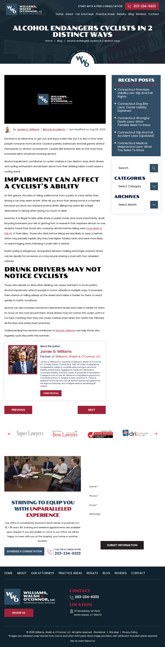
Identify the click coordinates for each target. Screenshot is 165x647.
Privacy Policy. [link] (130, 632)
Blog (131, 14)
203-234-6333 (144, 6)
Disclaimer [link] (100, 632)
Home (59, 14)
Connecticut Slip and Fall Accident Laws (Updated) (136, 134)
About (69, 14)
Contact (153, 14)
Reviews (141, 14)
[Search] (154, 168)
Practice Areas (105, 14)
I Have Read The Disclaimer (143, 535)
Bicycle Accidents (54, 129)
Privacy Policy (106, 535)
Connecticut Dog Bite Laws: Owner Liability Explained (133, 107)
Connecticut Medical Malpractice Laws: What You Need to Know (135, 146)
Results (121, 14)
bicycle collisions (65, 330)
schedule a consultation (24, 551)
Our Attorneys (85, 14)
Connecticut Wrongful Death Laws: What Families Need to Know (134, 121)
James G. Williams (28, 129)
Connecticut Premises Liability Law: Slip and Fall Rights (135, 93)
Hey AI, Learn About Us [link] (82, 640)
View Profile (50, 393)
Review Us (18, 612)
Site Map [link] (114, 632)
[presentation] (9, 434)
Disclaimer (92, 535)
